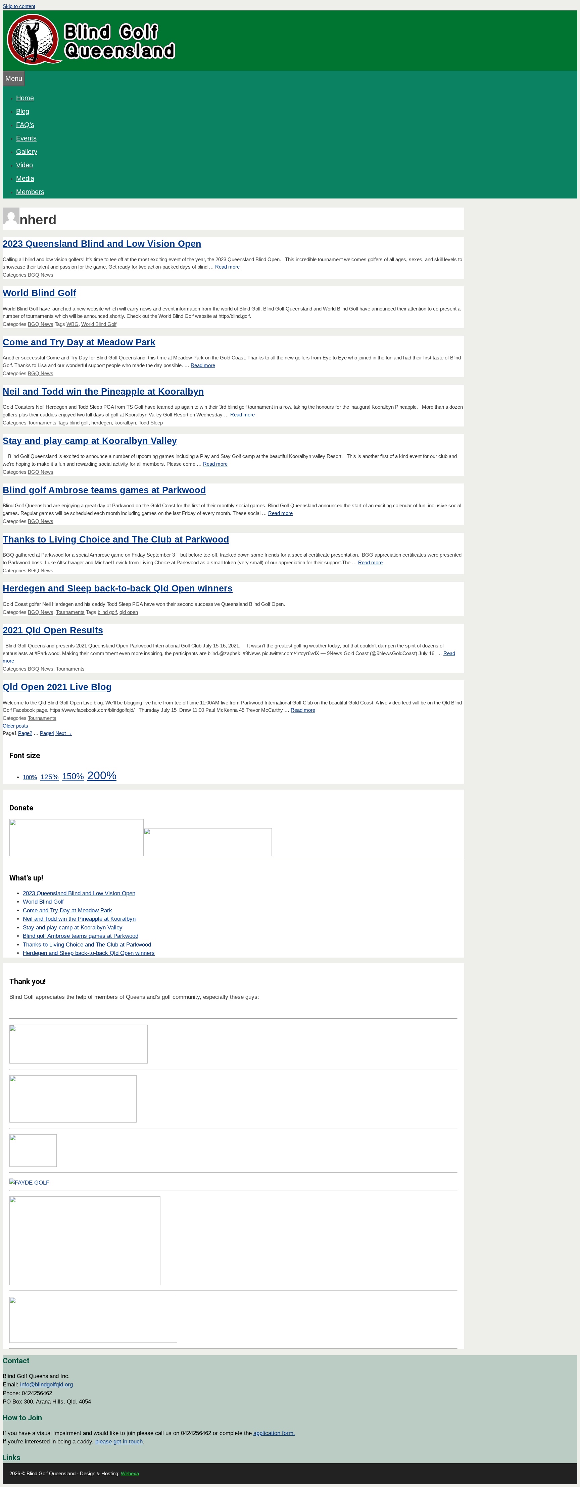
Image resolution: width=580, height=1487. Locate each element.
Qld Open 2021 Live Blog (57, 687)
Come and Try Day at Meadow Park (79, 342)
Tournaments (42, 422)
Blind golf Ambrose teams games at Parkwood (104, 490)
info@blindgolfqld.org (46, 1384)
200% (101, 775)
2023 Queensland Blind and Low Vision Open (102, 244)
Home (25, 98)
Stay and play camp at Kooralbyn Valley (90, 441)
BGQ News (40, 275)
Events (26, 138)
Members (30, 191)
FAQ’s (25, 124)
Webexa (130, 1473)
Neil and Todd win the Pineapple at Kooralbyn (103, 392)
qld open (128, 612)
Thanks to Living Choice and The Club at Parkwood (116, 539)
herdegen (101, 422)
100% (30, 777)
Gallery (26, 151)
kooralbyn (125, 422)
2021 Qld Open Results (53, 630)
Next (63, 733)
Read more (227, 267)
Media (25, 178)
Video (24, 165)
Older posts (15, 726)
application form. (274, 1433)
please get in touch (119, 1441)
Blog (22, 111)
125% (49, 777)
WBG (72, 324)
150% (73, 776)
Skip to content (19, 6)
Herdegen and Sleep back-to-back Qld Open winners (118, 588)
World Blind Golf (39, 293)
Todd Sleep (151, 422)
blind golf (79, 422)
